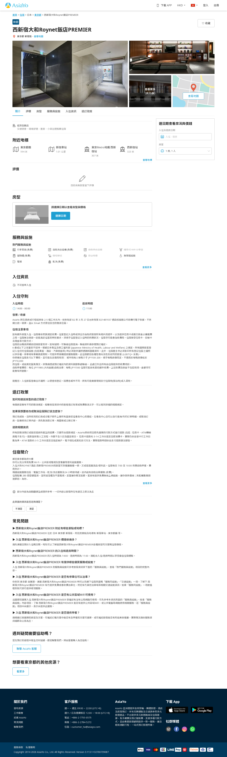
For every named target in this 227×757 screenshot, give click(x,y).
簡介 (17, 111)
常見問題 (18, 722)
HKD (180, 5)
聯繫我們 (18, 726)
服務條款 (18, 747)
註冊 (216, 5)
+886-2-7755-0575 (81, 717)
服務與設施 (53, 111)
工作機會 (18, 712)
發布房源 (18, 708)
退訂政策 (87, 111)
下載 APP (166, 5)
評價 (28, 111)
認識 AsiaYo (20, 717)
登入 (205, 5)
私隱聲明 (30, 747)
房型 (39, 111)
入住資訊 (71, 111)
